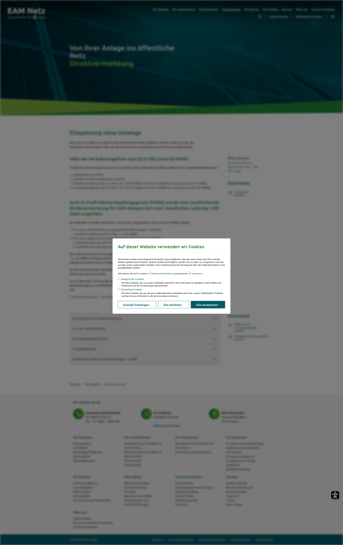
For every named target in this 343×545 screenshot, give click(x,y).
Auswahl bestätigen (136, 305)
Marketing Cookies (131, 289)
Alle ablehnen (172, 305)
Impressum (197, 273)
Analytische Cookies (132, 279)
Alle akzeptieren (207, 305)
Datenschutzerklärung (163, 273)
